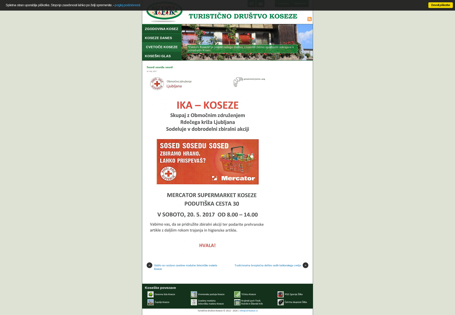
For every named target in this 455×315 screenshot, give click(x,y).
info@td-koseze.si (249, 311)
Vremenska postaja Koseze (211, 294)
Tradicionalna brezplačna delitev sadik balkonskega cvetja (270, 265)
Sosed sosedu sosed (160, 67)
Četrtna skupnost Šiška (296, 302)
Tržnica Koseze (248, 294)
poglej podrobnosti (127, 5)
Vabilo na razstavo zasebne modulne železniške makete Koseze (183, 267)
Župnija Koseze (162, 302)
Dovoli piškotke (440, 5)
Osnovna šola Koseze (165, 294)
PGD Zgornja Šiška (294, 294)
